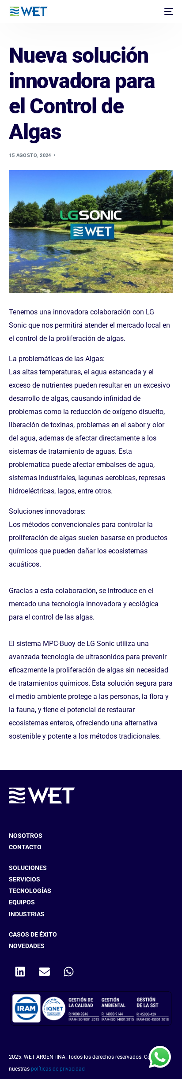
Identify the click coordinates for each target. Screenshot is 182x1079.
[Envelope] (44, 971)
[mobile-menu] (168, 11)
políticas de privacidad (58, 1069)
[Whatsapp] (68, 971)
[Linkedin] (20, 971)
